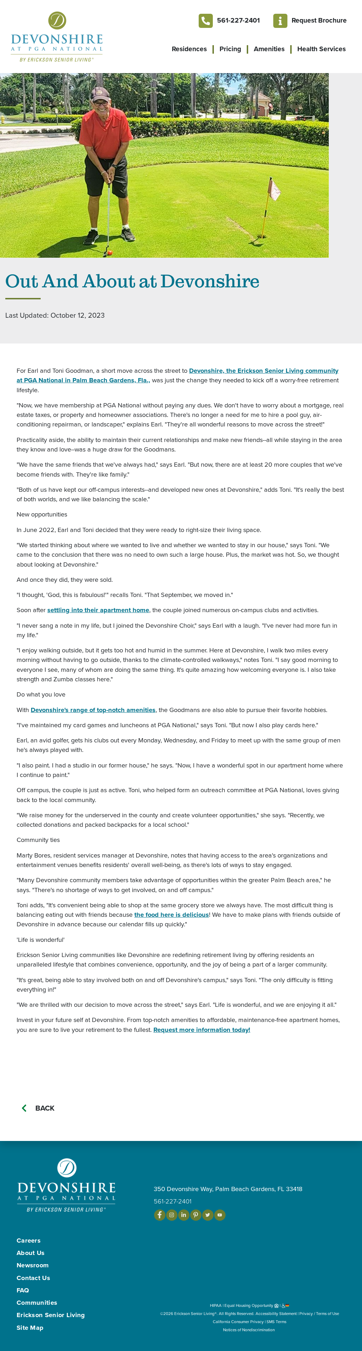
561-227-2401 (238, 20)
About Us (31, 1253)
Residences (189, 49)
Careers (29, 1240)
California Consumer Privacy (238, 1321)
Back (44, 1108)
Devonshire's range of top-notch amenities (93, 710)
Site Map (30, 1328)
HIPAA (216, 1305)
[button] (71, 36)
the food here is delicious (171, 915)
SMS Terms (276, 1321)
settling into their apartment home (98, 610)
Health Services (321, 49)
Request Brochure (319, 20)
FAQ (23, 1290)
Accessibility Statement (276, 1313)
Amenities (269, 49)
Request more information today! (201, 1030)
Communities (37, 1303)
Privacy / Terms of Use (319, 1313)
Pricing (230, 49)
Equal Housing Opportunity (249, 1305)
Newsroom (33, 1265)
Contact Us (33, 1278)
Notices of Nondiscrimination (249, 1329)
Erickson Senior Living (51, 1315)
